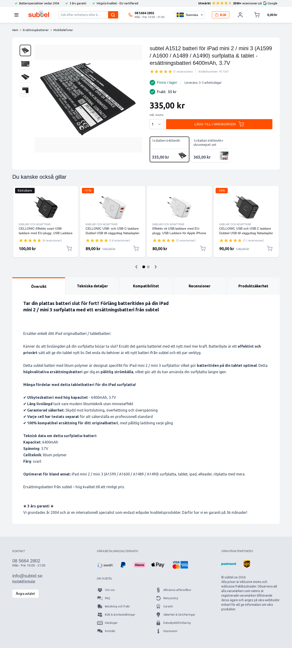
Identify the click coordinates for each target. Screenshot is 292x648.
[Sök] (113, 14)
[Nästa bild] (156, 267)
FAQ (107, 598)
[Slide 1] (143, 267)
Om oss (110, 589)
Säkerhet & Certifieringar (179, 614)
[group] (161, 71)
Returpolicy (170, 598)
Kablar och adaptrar (35, 224)
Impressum (170, 631)
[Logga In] (240, 14)
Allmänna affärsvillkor (177, 589)
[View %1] (25, 50)
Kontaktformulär (23, 581)
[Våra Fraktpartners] (228, 564)
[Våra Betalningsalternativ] (105, 565)
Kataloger (111, 622)
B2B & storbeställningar (120, 614)
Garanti (168, 606)
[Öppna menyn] (17, 14)
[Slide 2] (148, 267)
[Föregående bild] (136, 267)
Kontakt (110, 631)
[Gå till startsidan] (38, 13)
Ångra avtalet (25, 594)
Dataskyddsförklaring (177, 622)
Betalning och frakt (117, 606)
